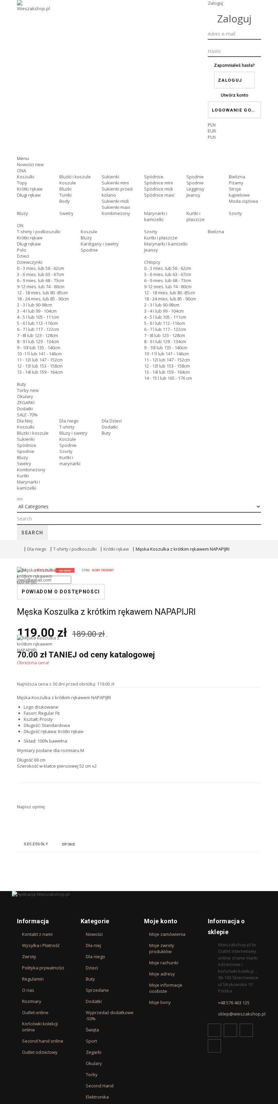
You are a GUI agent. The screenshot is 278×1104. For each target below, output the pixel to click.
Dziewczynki (29, 262)
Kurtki (23, 476)
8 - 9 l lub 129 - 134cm (38, 341)
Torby (28, 390)
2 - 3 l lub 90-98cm (34, 305)
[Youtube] (246, 1030)
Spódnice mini (158, 183)
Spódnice (153, 177)
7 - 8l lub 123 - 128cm (37, 335)
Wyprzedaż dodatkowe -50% (110, 1015)
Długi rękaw (29, 195)
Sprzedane (97, 990)
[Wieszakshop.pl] (34, 14)
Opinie (68, 844)
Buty (21, 384)
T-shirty (67, 427)
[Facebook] (214, 1030)
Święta (92, 1030)
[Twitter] (230, 1030)
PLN (212, 137)
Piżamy (236, 183)
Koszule (67, 183)
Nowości (30, 164)
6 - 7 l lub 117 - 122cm (38, 329)
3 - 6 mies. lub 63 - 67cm (40, 274)
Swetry (66, 213)
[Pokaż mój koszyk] (234, 149)
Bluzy (22, 213)
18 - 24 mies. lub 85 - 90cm (43, 299)
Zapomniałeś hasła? (234, 65)
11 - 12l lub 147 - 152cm (40, 360)
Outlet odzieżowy (40, 1052)
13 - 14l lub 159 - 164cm (40, 372)
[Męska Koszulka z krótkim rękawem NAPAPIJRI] (41, 601)
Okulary (25, 396)
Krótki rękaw (29, 189)
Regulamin (33, 979)
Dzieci (23, 256)
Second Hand (100, 1086)
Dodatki (25, 409)
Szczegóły (36, 844)
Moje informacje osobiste (165, 988)
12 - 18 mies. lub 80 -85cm (42, 293)
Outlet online (35, 1012)
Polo (21, 250)
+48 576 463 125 (234, 1003)
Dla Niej (25, 421)
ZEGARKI (26, 402)
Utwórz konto (234, 95)
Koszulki (25, 177)
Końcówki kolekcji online (40, 1027)
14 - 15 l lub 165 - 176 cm (168, 378)
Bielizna (237, 177)
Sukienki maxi (116, 207)
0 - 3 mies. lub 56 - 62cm (40, 268)
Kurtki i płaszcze (195, 216)
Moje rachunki (163, 963)
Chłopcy (152, 262)
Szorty (235, 213)
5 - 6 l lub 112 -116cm (37, 323)
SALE (27, 415)
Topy (22, 183)
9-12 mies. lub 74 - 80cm (40, 286)
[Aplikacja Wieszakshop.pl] (139, 894)
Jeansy (193, 195)
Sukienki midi (115, 201)
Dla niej (93, 945)
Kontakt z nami (37, 934)
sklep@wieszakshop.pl (241, 1014)
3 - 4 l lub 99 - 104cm (37, 311)
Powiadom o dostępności (61, 591)
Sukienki (110, 177)
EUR (212, 131)
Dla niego (69, 421)
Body (64, 201)
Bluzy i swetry (73, 433)
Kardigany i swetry (100, 244)
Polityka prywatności (43, 968)
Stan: (86, 570)
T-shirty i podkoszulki (38, 232)
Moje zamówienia (167, 934)
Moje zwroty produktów (161, 948)
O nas (28, 990)
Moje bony (160, 1002)
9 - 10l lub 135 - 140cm (38, 347)
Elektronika (97, 1097)
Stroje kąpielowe (239, 192)
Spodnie (195, 177)
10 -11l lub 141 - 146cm (39, 354)
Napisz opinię (31, 807)
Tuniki (65, 195)
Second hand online (42, 1041)
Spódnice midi (158, 189)
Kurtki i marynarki (69, 460)
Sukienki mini (115, 183)
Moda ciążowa (243, 201)
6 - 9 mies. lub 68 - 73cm (40, 280)
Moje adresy (162, 974)
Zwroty (29, 956)
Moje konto (161, 921)
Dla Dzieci (112, 421)
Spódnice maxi (159, 195)
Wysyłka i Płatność (41, 945)
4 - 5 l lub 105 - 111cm (38, 317)
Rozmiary (31, 1001)
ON (20, 225)
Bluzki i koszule (75, 177)
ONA (21, 170)
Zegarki (93, 1052)
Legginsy (195, 189)
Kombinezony (116, 213)
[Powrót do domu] (18, 549)
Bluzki (65, 189)
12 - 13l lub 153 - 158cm (40, 366)
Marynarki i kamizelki (155, 216)
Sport (91, 1041)
